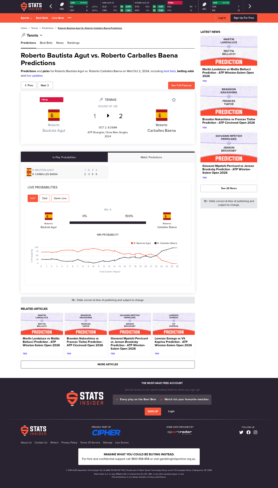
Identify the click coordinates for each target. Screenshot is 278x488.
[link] (241, 432)
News (60, 43)
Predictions (28, 43)
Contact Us (41, 443)
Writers (54, 443)
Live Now (58, 18)
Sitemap (107, 443)
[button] (69, 18)
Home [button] (24, 28)
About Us (26, 443)
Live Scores (122, 443)
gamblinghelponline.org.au (177, 459)
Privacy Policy (69, 443)
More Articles (108, 364)
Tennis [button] (34, 28)
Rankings (73, 43)
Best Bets (42, 18)
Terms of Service (90, 443)
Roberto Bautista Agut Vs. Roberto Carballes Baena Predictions (90, 28)
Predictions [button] (48, 28)
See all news (229, 188)
